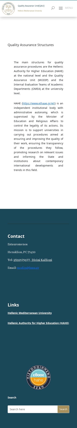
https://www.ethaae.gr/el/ (39, 103)
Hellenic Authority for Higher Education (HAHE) (38, 323)
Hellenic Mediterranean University (30, 313)
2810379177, (22, 260)
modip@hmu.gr (28, 268)
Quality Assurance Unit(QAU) (31, 6)
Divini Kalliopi (42, 260)
